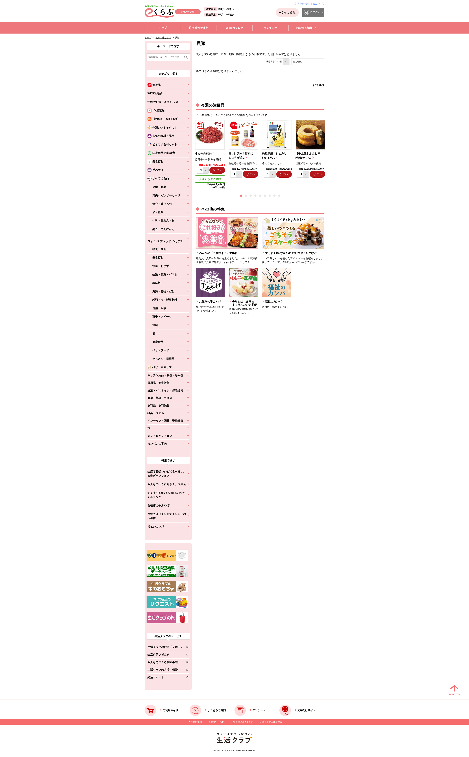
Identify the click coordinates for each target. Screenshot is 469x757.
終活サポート (165, 678)
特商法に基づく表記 (243, 722)
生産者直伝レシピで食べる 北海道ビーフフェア (165, 473)
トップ (148, 37)
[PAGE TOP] (454, 690)
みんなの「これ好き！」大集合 (166, 484)
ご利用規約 (196, 722)
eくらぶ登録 (287, 12)
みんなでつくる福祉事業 (165, 663)
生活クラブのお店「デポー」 (165, 647)
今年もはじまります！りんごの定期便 (166, 516)
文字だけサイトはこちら (309, 3)
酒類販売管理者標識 (272, 722)
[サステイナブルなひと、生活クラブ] (234, 742)
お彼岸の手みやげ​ (158, 505)
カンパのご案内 (157, 443)
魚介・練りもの (163, 37)
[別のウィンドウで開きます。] (167, 575)
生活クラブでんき (165, 655)
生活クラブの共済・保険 (165, 670)
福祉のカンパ (155, 526)
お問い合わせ (217, 722)
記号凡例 (318, 85)
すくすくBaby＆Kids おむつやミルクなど (166, 494)
